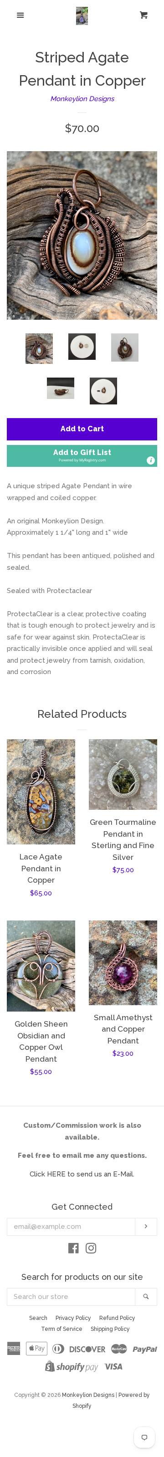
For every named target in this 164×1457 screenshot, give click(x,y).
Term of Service (61, 1329)
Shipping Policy (110, 1329)
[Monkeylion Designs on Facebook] (73, 1250)
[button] (82, 456)
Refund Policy (117, 1318)
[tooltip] (151, 460)
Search (38, 1318)
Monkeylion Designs (82, 99)
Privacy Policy (73, 1318)
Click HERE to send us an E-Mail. (82, 1174)
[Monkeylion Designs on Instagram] (91, 1250)
